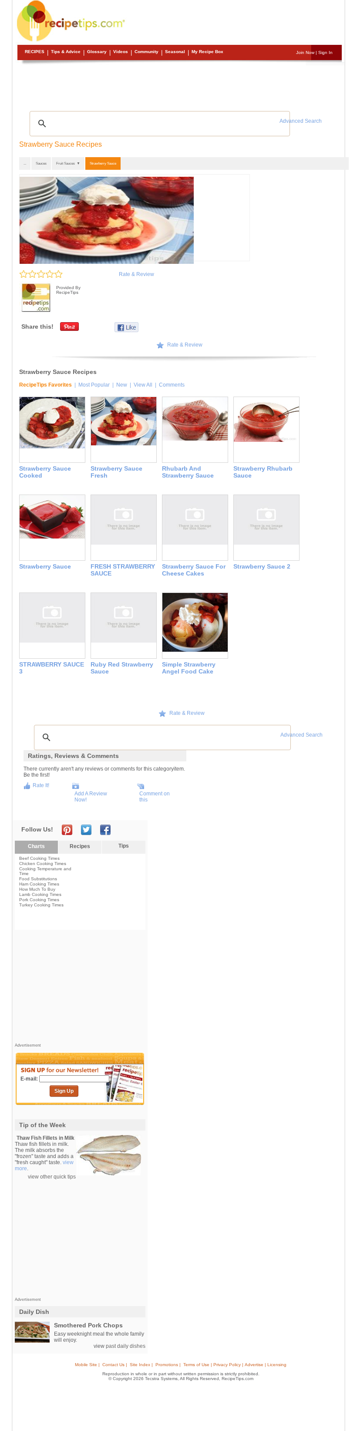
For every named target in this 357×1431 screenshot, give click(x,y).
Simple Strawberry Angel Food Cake (189, 668)
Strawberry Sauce (103, 163)
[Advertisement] (179, 84)
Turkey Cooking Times (41, 904)
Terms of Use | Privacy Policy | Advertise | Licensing (234, 1364)
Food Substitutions (38, 878)
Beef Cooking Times (39, 858)
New (121, 385)
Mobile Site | (87, 1364)
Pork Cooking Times (39, 899)
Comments (172, 385)
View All (143, 385)
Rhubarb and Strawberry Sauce (188, 472)
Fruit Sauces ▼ (68, 163)
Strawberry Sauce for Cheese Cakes (194, 570)
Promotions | (168, 1364)
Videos (120, 51)
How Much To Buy (37, 889)
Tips (123, 846)
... (25, 163)
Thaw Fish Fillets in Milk (45, 1138)
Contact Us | (114, 1364)
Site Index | (141, 1364)
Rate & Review (136, 274)
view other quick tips (52, 1177)
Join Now (305, 52)
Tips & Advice (66, 51)
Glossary (97, 51)
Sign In (325, 52)
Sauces (41, 163)
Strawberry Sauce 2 (261, 566)
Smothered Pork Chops (88, 1325)
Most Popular (94, 385)
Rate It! (41, 785)
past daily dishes (125, 1346)
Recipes (34, 51)
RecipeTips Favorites (45, 385)
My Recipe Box (207, 51)
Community (146, 51)
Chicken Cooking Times (42, 863)
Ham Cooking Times (39, 884)
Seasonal (175, 51)
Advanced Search (301, 121)
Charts (36, 846)
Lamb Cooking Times (40, 894)
